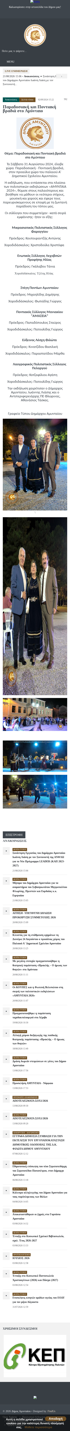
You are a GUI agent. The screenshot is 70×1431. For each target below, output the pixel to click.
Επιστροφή (14, 834)
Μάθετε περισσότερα (38, 1427)
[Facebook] (31, 15)
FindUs (51, 1411)
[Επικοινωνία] (38, 15)
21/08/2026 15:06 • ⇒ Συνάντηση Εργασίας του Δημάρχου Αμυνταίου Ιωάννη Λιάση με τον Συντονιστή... (34, 80)
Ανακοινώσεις (11, 99)
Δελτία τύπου (27, 99)
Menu (10, 61)
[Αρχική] (35, 36)
